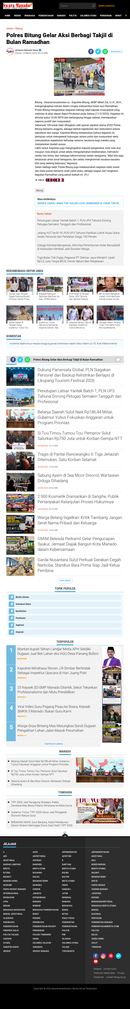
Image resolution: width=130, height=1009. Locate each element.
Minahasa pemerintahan (45, 910)
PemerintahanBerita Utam (105, 926)
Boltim (65, 876)
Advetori (66, 856)
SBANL (36, 938)
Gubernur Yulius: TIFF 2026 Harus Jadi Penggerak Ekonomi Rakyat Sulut (39, 814)
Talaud (65, 947)
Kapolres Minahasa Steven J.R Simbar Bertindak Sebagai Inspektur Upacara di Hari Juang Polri (53, 670)
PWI (63, 934)
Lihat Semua (65, 581)
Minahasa (30, 15)
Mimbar (37, 905)
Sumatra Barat (11, 947)
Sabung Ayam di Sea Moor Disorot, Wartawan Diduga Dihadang (78, 478)
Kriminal (66, 897)
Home (7, 15)
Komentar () (116, 51)
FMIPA (65, 885)
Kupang (95, 897)
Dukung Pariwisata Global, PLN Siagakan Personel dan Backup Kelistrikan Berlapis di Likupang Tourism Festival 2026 (76, 375)
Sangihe (7, 938)
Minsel (95, 910)
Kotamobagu (39, 897)
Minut (118, 15)
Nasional (96, 914)
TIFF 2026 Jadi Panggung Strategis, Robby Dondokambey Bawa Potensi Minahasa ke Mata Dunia (41, 804)
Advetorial (9, 860)
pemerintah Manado (102, 922)
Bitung (39, 190)
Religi (94, 934)
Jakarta (37, 893)
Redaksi (97, 969)
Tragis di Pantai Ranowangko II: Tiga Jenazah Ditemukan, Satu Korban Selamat (78, 457)
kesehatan (21, 611)
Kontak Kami (110, 969)
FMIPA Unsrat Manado (14, 889)
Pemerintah (68, 922)
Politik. (95, 930)
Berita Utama (22, 597)
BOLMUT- (7, 876)
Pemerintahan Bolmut (44, 926)
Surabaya (37, 947)
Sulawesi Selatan (42, 943)
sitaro (6, 943)
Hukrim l (66, 889)
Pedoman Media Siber (104, 973)
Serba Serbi (97, 938)
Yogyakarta (68, 951)
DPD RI (94, 881)
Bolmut (95, 872)
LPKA (5, 901)
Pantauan (21, 618)
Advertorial (39, 856)
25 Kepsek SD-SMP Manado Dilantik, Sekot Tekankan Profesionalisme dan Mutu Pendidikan (57, 689)
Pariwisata (8, 922)
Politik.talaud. (11, 934)
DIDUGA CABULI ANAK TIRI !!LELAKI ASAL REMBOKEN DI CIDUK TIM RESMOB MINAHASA (79, 203)
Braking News (98, 876)
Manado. (66, 901)
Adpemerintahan (100, 852)
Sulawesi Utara (88, 15)
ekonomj (37, 885)
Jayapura (96, 893)
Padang (36, 918)
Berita (6, 868)
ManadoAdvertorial (102, 901)
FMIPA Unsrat (98, 885)
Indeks (17, 15)
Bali (93, 860)
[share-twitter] (98, 51)
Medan (6, 905)
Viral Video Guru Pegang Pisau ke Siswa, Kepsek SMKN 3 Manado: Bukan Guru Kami (53, 709)
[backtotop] (65, 837)
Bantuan (66, 864)
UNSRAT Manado (41, 951)
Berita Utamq (98, 868)
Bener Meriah (98, 864)
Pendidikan (106, 15)
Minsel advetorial (13, 914)
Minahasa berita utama (103, 905)
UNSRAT (7, 951)
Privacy (120, 973)
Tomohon (96, 947)
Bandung (37, 864)
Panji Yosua (68, 918)
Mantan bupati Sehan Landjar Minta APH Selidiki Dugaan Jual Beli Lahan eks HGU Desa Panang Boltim (57, 651)
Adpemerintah (69, 852)
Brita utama (68, 881)
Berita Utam (39, 868)
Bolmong (37, 872)
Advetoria (96, 856)
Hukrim (36, 889)
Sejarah (20, 632)
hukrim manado (99, 889)
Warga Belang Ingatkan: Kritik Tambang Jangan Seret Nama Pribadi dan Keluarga (80, 520)
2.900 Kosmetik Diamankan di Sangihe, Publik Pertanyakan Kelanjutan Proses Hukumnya (78, 499)
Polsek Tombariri (42, 934)
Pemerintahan (46, 15)
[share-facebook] (91, 51)
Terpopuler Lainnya (53, 744)
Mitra (65, 914)
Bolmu (65, 872)
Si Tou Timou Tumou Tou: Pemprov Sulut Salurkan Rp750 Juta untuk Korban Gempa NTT (80, 436)
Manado (61, 15)
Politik (73, 15)
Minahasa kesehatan (14, 910)
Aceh (35, 852)
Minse (65, 910)
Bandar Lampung (12, 864)
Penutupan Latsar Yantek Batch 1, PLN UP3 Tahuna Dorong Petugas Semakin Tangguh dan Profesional (79, 396)
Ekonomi (7, 885)
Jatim (65, 893)
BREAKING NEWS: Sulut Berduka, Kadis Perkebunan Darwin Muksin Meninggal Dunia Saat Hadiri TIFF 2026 (41, 824)
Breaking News (40, 881)
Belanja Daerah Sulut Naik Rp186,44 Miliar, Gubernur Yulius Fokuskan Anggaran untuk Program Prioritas (76, 417)
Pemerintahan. (70, 926)
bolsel (36, 876)
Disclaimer (99, 977)
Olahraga (8, 918)
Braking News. (10, 881)
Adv (5, 856)
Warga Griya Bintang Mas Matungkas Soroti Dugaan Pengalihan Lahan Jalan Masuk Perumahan (56, 728)
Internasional (11, 893)
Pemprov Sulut (11, 930)
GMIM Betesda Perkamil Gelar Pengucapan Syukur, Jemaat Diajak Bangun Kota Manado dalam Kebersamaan (77, 544)
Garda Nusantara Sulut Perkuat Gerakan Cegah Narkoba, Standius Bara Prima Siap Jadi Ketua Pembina (79, 565)
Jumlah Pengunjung (116, 977)
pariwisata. (39, 922)
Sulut (94, 943)
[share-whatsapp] (105, 51)
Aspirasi (20, 625)
